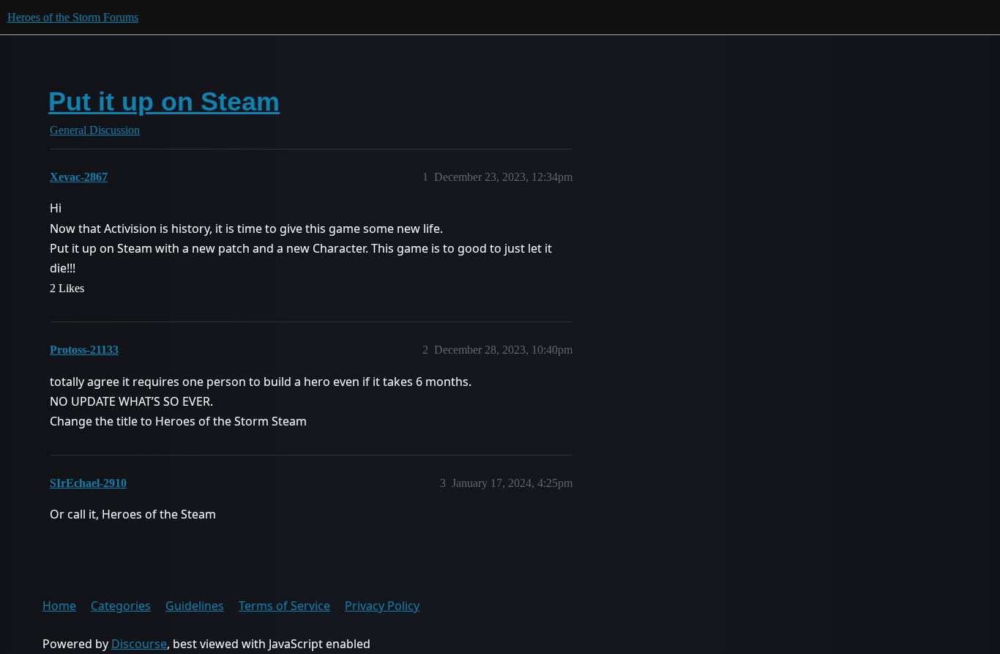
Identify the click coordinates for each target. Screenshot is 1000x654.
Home (59, 606)
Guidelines (194, 606)
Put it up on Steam (164, 101)
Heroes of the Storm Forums (72, 17)
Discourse (139, 644)
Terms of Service (284, 606)
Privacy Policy (382, 606)
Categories (121, 606)
